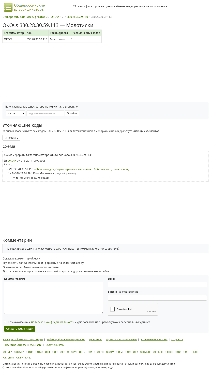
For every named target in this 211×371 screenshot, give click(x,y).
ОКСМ (119, 352)
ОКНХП (169, 352)
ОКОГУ (110, 352)
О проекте (177, 339)
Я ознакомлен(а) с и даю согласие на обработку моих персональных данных (78, 322)
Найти (73, 113)
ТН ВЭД (193, 352)
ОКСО (55, 352)
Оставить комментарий (19, 328)
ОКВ (135, 352)
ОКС (185, 352)
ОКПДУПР (8, 357)
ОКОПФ (64, 352)
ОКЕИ (82, 352)
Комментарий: (14, 279)
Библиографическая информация (66, 339)
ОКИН (100, 352)
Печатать (12, 137)
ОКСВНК (158, 352)
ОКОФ (12, 160)
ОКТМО (39, 352)
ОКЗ (47, 352)
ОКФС (128, 352)
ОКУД (74, 352)
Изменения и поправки (154, 339)
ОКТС (178, 352)
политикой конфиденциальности (52, 322)
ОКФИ (19, 357)
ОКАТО (91, 352)
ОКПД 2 (7, 352)
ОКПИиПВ (145, 352)
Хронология (95, 339)
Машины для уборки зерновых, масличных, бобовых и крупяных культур (84, 169)
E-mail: (123, 292)
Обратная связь (54, 344)
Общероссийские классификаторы (23, 339)
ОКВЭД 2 (19, 352)
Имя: (111, 279)
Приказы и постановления (121, 339)
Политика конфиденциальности (23, 344)
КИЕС (28, 357)
